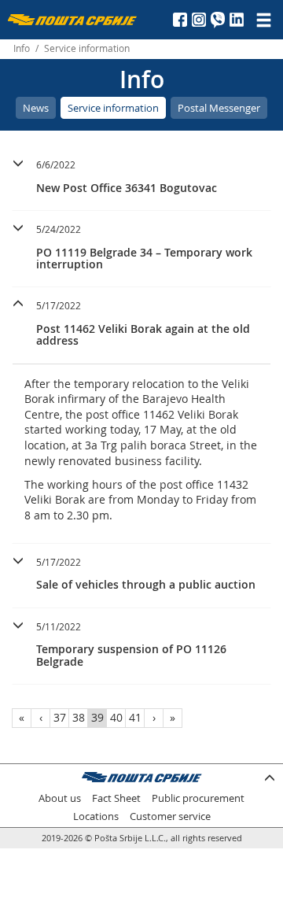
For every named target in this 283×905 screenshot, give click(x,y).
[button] (141, 174)
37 (59, 717)
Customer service (170, 816)
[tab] (141, 178)
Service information (113, 108)
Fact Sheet (116, 798)
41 (135, 717)
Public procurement (198, 798)
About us (60, 798)
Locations (96, 816)
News (36, 108)
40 (116, 717)
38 (78, 717)
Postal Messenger (219, 108)
